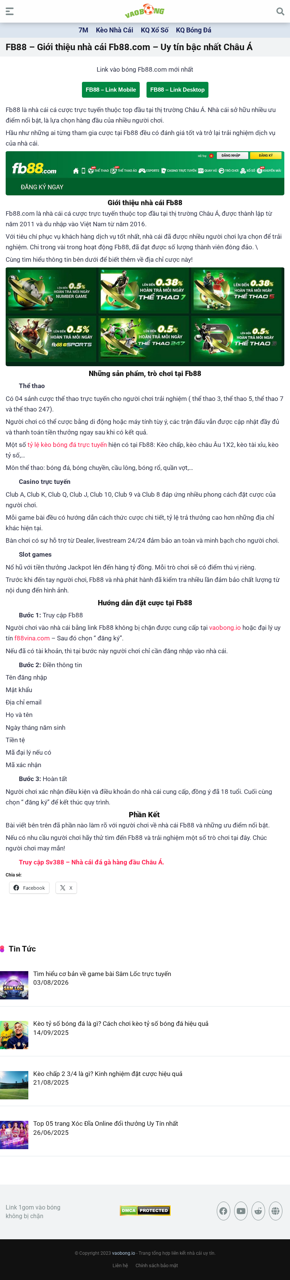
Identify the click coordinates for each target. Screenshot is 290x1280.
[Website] (275, 1211)
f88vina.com (32, 638)
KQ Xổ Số (154, 30)
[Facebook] (223, 1211)
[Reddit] (258, 1211)
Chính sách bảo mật (157, 1265)
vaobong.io (225, 627)
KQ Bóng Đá (193, 30)
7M (83, 30)
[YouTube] (241, 1211)
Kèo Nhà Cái (114, 30)
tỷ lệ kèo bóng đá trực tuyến (67, 444)
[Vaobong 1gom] (145, 10)
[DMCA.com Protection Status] (145, 1213)
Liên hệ (120, 1265)
